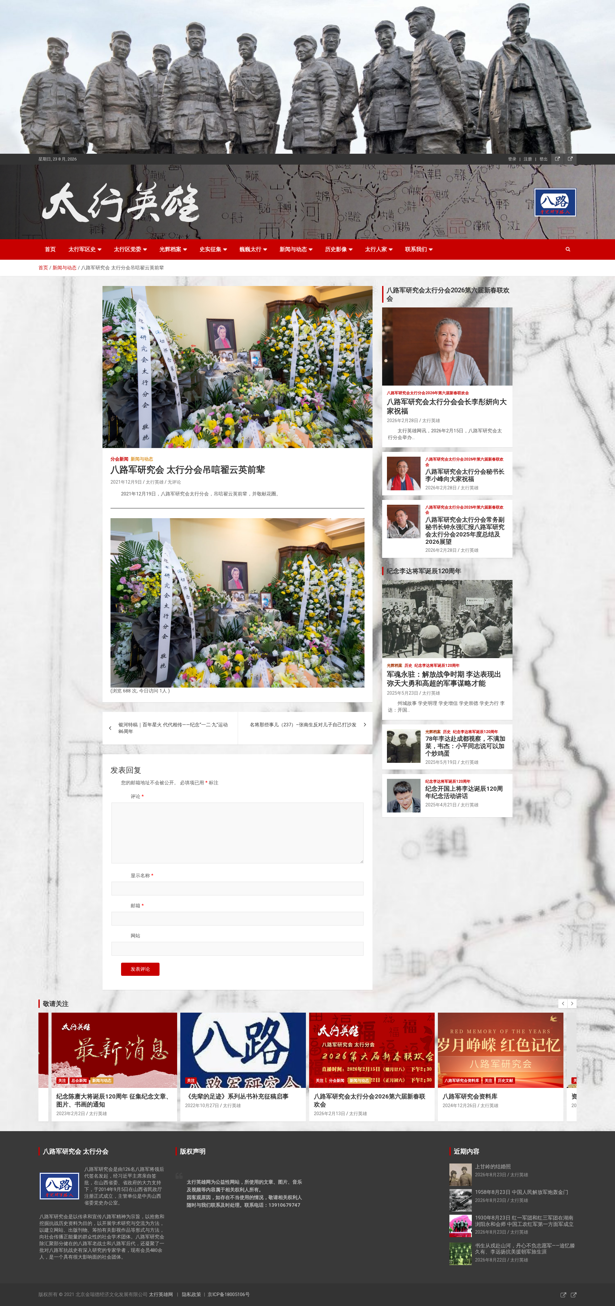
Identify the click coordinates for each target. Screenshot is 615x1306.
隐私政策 (191, 1294)
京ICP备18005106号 (229, 1294)
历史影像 (336, 249)
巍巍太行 (250, 249)
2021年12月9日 (126, 482)
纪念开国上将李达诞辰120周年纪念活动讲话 (464, 792)
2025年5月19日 (441, 762)
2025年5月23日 (402, 693)
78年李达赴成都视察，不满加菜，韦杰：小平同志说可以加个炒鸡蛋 (465, 746)
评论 (137, 796)
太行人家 (376, 249)
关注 (62, 1080)
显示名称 (142, 875)
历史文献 (376, 1080)
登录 (512, 159)
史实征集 (210, 249)
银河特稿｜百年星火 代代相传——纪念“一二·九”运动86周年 (173, 728)
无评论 (174, 482)
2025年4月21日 (441, 804)
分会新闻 (119, 458)
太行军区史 (82, 249)
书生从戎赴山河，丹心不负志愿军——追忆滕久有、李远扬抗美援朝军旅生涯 (525, 1249)
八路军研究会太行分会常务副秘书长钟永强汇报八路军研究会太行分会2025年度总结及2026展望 (464, 530)
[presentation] (562, 1003)
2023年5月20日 (458, 1105)
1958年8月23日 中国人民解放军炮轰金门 (521, 1192)
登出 (543, 159)
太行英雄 (155, 482)
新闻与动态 (293, 249)
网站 (135, 936)
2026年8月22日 (490, 1259)
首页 (50, 249)
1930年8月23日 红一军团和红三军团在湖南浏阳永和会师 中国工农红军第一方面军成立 (524, 1221)
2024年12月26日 (331, 1105)
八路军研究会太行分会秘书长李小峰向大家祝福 (464, 475)
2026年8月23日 (490, 1174)
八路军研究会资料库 (333, 1080)
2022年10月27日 (73, 1105)
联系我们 (416, 249)
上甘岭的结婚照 (493, 1166)
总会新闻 (465, 1080)
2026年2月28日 (402, 420)
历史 (408, 665)
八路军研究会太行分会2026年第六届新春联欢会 (428, 393)
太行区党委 (127, 249)
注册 (528, 159)
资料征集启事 (461, 1096)
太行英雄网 (161, 1294)
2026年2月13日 (201, 1113)
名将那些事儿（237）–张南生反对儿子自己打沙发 (303, 725)
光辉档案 (170, 249)
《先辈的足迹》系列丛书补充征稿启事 (108, 1096)
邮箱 (137, 906)
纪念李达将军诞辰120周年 (437, 665)
